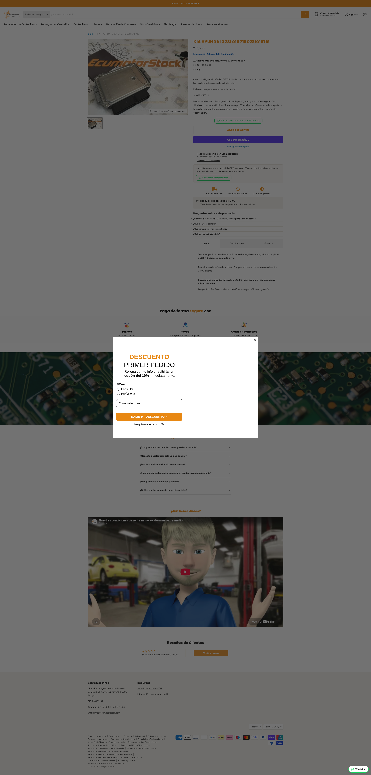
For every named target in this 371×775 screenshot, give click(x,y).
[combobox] (148, 409)
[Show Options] (179, 409)
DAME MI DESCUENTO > (149, 420)
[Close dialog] (255, 340)
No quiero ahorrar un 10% (149, 428)
